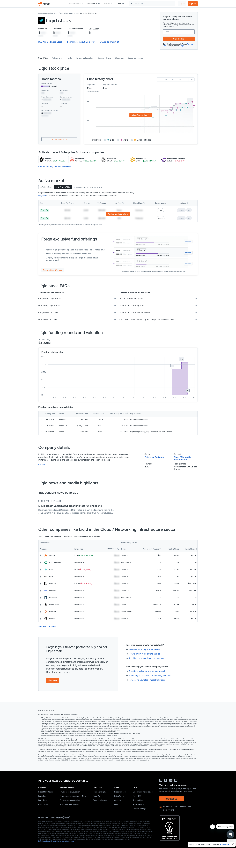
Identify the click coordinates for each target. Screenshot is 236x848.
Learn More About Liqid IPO (81, 42)
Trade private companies (68, 13)
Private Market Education (70, 792)
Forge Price (93, 29)
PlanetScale (54, 604)
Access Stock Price (59, 139)
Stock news (119, 58)
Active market (57, 58)
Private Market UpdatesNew (73, 796)
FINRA (47, 817)
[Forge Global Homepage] (44, 3)
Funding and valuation (84, 58)
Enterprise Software (154, 457)
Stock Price (43, 58)
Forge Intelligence (100, 800)
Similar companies (135, 58)
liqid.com (41, 464)
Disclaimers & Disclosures (143, 792)
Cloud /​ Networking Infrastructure (183, 458)
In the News (119, 796)
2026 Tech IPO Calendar (69, 804)
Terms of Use (138, 800)
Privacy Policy (138, 804)
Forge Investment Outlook (70, 800)
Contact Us (171, 799)
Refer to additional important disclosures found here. (56, 841)
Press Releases (120, 792)
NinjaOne (53, 597)
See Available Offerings (52, 270)
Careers (117, 800)
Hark (51, 576)
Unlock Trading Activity (141, 115)
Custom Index (43, 804)
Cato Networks (55, 562)
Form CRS (137, 796)
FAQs (69, 58)
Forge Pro (42, 796)
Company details (104, 58)
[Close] (233, 844)
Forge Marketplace (45, 792)
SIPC (52, 817)
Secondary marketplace (47, 13)
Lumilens (52, 590)
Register (42, 195)
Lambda (52, 583)
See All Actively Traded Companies (54, 166)
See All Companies (47, 626)
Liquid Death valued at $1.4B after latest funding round (70, 505)
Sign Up (192, 4)
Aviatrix (52, 555)
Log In (182, 4)
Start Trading (178, 39)
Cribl (51, 569)
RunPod (52, 618)
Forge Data (42, 800)
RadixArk (52, 611)
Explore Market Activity (118, 214)
